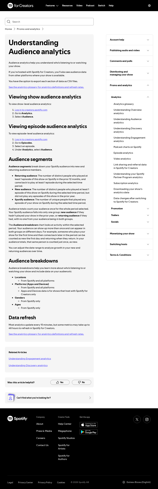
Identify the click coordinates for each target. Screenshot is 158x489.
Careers (40, 438)
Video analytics (122, 158)
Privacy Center (25, 482)
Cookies (61, 482)
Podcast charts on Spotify (127, 147)
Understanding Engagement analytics (30, 358)
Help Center (64, 423)
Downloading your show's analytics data (128, 190)
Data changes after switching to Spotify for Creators (130, 199)
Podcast (90, 5)
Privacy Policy (45, 482)
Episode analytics (123, 152)
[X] (137, 419)
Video (79, 5)
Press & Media (44, 431)
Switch (101, 5)
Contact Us (42, 445)
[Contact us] (89, 397)
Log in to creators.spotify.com (31, 109)
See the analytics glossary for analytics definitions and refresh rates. (46, 87)
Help (111, 5)
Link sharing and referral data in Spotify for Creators (130, 166)
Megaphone (65, 431)
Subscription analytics (126, 183)
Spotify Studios (66, 438)
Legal (10, 482)
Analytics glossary (124, 104)
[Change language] (149, 5)
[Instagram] (147, 419)
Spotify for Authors (64, 457)
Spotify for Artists (64, 446)
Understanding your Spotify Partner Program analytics (129, 175)
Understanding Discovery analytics (28, 365)
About (39, 423)
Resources (67, 5)
